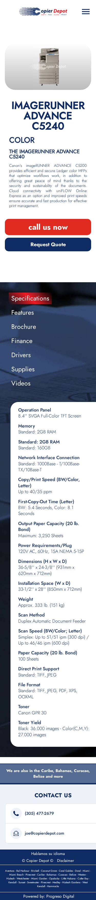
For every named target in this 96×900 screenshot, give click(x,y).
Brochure (23, 326)
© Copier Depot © (37, 860)
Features (22, 312)
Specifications (30, 298)
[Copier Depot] (43, 11)
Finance (22, 340)
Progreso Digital (60, 896)
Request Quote (48, 244)
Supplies (23, 369)
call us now (48, 227)
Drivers (21, 354)
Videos (20, 383)
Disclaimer (65, 860)
